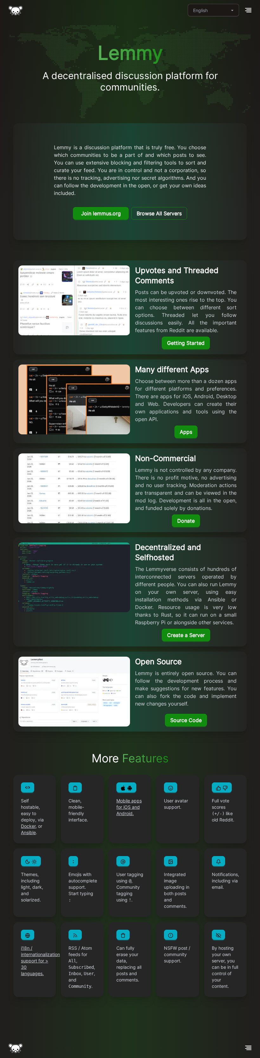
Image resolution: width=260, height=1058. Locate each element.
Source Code (186, 720)
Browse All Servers (159, 213)
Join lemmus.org (101, 213)
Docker (28, 826)
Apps (186, 432)
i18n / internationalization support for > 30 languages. (40, 960)
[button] (248, 10)
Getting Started (186, 343)
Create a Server (186, 635)
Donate (186, 521)
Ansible (28, 832)
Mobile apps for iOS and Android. (129, 807)
